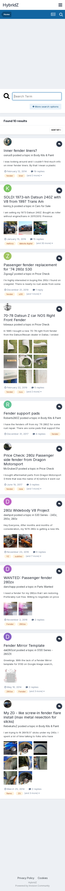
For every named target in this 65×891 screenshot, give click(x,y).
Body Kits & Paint (44, 155)
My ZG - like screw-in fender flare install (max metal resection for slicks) (32, 717)
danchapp (10, 586)
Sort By (55, 130)
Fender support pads (22, 413)
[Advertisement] (32, 53)
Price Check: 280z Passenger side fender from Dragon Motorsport (29, 459)
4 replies (40, 433)
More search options (46, 106)
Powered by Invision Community (32, 885)
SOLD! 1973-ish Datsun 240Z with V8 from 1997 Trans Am (32, 199)
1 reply (39, 289)
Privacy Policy (26, 877)
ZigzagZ (9, 273)
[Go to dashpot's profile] (8, 502)
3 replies (34, 484)
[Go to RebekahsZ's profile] (8, 704)
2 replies (39, 619)
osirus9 (8, 155)
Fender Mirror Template (24, 645)
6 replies (40, 551)
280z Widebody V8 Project (26, 510)
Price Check (42, 273)
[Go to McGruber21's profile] (8, 447)
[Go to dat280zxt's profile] (8, 637)
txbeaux (8, 324)
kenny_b (9, 206)
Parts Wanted (45, 586)
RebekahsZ (10, 726)
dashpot (8, 514)
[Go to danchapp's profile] (8, 569)
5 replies (39, 387)
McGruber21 (11, 468)
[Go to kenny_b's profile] (8, 188)
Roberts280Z (11, 417)
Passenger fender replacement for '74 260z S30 (30, 267)
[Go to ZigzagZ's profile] (8, 256)
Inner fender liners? (20, 150)
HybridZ (11, 5)
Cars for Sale (43, 206)
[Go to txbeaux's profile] (8, 307)
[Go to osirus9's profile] (8, 142)
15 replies (38, 239)
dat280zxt (10, 650)
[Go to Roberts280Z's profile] (8, 404)
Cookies (43, 877)
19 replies (39, 171)
